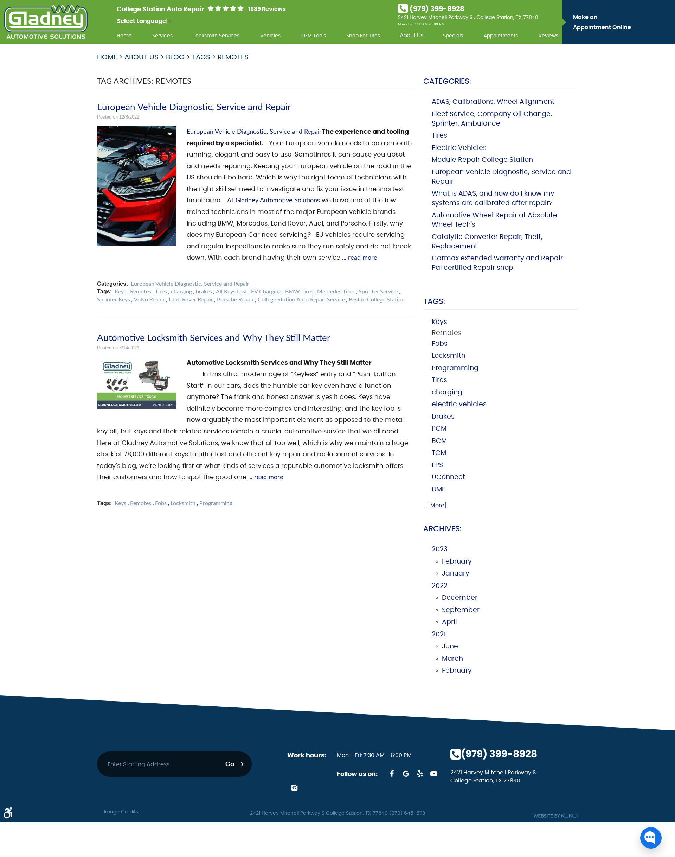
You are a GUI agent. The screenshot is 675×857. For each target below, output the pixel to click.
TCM (439, 453)
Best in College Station (377, 300)
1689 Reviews (267, 9)
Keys (120, 291)
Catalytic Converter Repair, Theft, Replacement (487, 242)
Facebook (392, 774)
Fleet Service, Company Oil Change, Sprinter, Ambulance (492, 119)
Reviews (548, 35)
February (457, 561)
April (449, 622)
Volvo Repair (149, 300)
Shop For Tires (363, 35)
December (459, 598)
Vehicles (270, 35)
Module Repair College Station (482, 160)
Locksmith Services (216, 35)
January (455, 573)
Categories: (447, 81)
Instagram (294, 788)
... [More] (435, 505)
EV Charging (266, 291)
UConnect (448, 477)
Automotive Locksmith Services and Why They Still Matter (213, 338)
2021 (439, 634)
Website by (555, 816)
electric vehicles (459, 404)
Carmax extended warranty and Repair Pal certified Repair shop (497, 263)
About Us (411, 36)
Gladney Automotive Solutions (278, 200)
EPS (437, 465)
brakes (204, 291)
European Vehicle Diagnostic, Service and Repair (194, 107)
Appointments (501, 35)
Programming (215, 503)
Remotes (233, 57)
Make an (602, 22)
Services (162, 35)
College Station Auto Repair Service (301, 300)
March (452, 658)
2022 (440, 586)
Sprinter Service (378, 291)
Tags (201, 57)
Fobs (161, 503)
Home (124, 35)
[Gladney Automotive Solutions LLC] (46, 22)
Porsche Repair (235, 300)
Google (406, 774)
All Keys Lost (231, 291)
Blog (175, 57)
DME (438, 489)
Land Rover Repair (191, 300)
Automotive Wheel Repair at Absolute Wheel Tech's (494, 220)
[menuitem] (124, 34)
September (461, 610)
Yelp (420, 774)
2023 (440, 549)
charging (181, 291)
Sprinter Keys (113, 300)
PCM (439, 428)
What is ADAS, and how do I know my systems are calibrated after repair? (493, 198)
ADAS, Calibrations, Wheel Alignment (493, 102)
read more (362, 258)
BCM (439, 441)
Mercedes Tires (336, 291)
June (450, 646)
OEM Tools (313, 35)
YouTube (434, 774)
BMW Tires (299, 291)
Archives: (442, 529)
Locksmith (183, 503)
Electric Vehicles (459, 148)
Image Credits (121, 812)
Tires (161, 291)
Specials (453, 35)
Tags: (434, 301)
